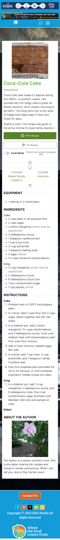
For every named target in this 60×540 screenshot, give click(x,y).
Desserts (16, 180)
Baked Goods (16, 176)
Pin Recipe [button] (32, 145)
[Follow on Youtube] (36, 507)
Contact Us (30, 495)
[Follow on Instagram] (23, 507)
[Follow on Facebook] (17, 507)
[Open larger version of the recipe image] (30, 60)
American (43, 176)
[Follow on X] (30, 507)
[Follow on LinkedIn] (42, 507)
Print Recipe (32, 135)
